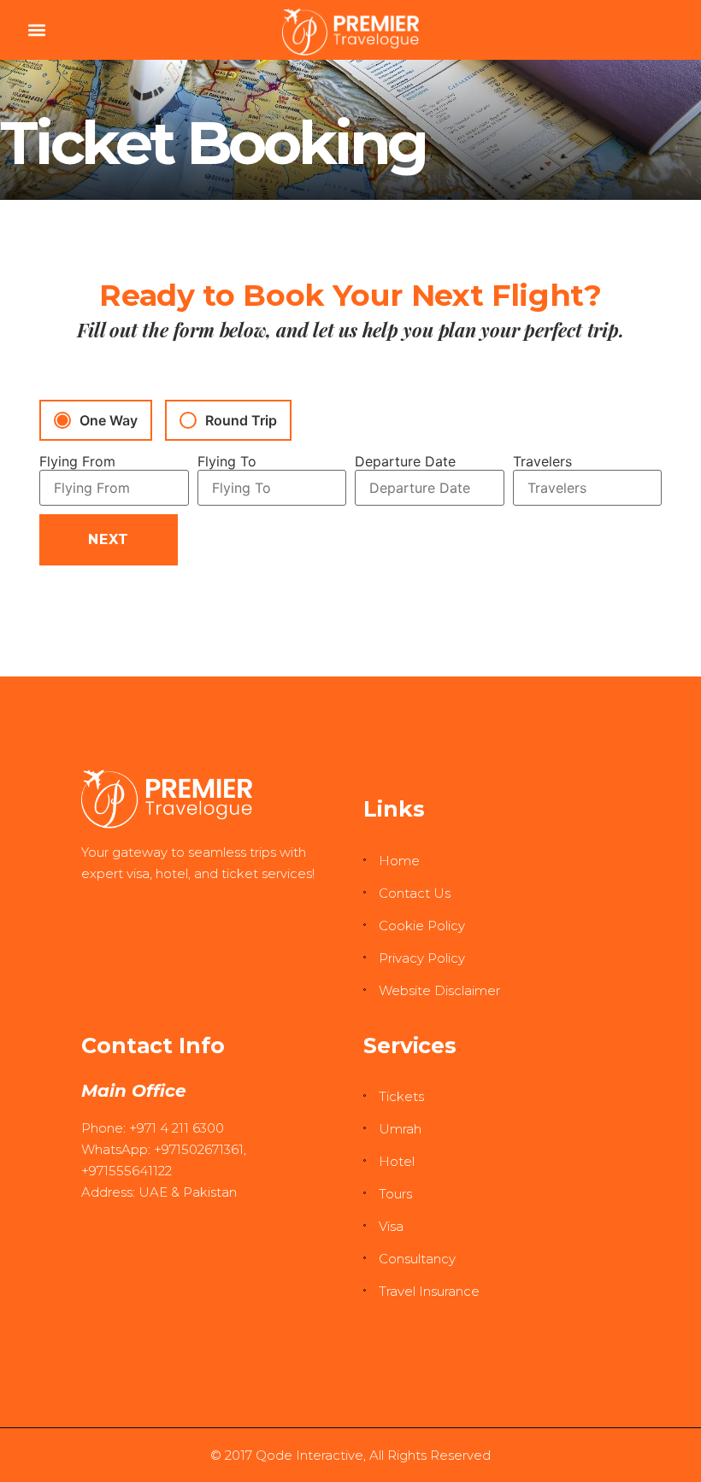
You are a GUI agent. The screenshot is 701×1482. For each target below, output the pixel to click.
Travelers (542, 461)
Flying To (226, 461)
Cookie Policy (422, 925)
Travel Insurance (429, 1291)
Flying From (77, 461)
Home (399, 860)
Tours (395, 1194)
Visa (391, 1226)
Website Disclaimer (439, 990)
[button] (36, 30)
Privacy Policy (422, 958)
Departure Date (405, 461)
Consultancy (417, 1259)
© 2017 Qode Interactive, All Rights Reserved (350, 1455)
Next (108, 539)
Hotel (397, 1161)
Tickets (401, 1096)
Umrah (400, 1129)
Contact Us (415, 893)
